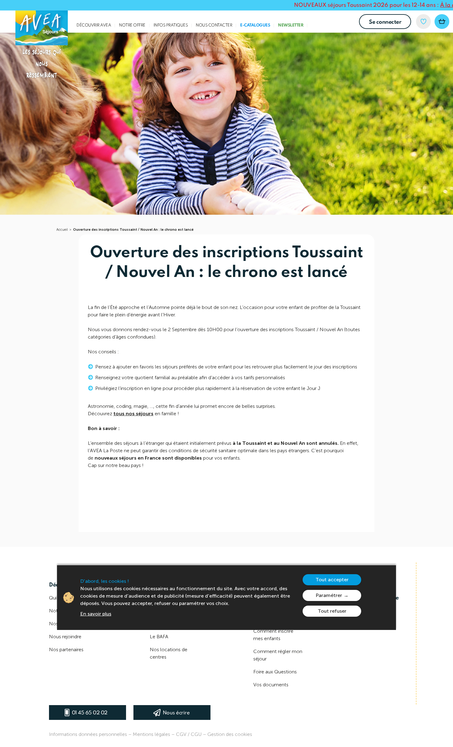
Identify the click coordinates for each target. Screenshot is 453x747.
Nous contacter (214, 25)
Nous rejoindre (65, 636)
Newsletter (290, 25)
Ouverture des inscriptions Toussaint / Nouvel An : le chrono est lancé (133, 230)
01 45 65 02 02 (90, 713)
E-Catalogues (255, 25)
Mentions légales (151, 734)
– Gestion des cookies (227, 734)
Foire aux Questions (275, 672)
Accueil (62, 230)
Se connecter (385, 22)
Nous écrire (176, 713)
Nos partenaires (66, 649)
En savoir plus (95, 614)
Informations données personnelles (88, 734)
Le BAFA (159, 636)
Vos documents (270, 685)
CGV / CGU (189, 734)
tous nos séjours (133, 413)
